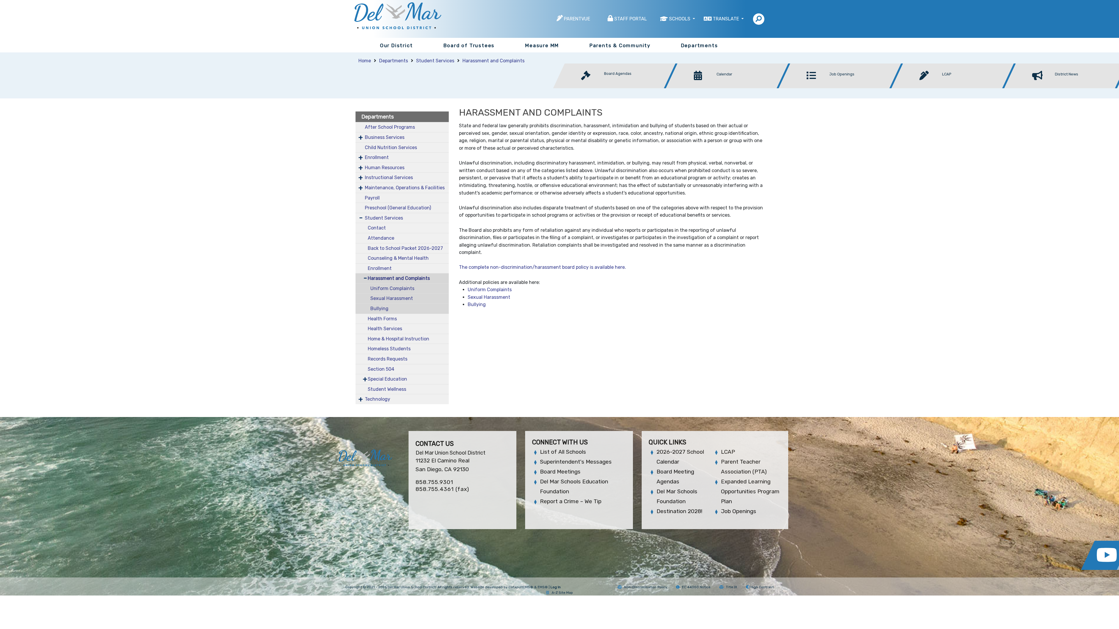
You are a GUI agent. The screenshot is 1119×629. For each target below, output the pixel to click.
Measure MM (542, 45)
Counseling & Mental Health (398, 258)
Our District (396, 45)
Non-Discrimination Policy (645, 587)
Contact (377, 228)
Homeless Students (389, 348)
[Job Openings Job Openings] (841, 86)
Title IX (731, 587)
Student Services (435, 60)
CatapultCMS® (521, 587)
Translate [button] (726, 19)
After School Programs (390, 127)
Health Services (385, 328)
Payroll (372, 198)
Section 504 (381, 369)
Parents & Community (620, 45)
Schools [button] (680, 19)
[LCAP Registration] (954, 86)
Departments (699, 45)
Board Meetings (560, 471)
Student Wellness (387, 389)
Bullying (379, 308)
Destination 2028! (679, 511)
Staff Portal (630, 19)
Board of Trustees (469, 45)
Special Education (387, 379)
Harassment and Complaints (493, 60)
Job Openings (738, 511)
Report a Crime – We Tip (570, 501)
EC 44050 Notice (696, 587)
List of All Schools (563, 451)
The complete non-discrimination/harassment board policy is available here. (543, 267)
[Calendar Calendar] (728, 86)
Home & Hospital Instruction (398, 339)
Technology (377, 399)
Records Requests (387, 359)
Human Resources (384, 167)
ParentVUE (577, 19)
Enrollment (377, 157)
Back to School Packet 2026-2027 (405, 248)
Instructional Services (389, 177)
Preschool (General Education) (398, 208)
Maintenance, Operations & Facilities (405, 187)
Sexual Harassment (391, 298)
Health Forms (382, 318)
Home (364, 60)
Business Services (384, 137)
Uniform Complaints (392, 288)
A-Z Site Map (562, 593)
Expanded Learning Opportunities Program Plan (750, 491)
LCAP (728, 451)
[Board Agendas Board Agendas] (616, 86)
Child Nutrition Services (391, 147)
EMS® (543, 587)
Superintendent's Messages (576, 461)
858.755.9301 (434, 482)
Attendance (381, 238)
